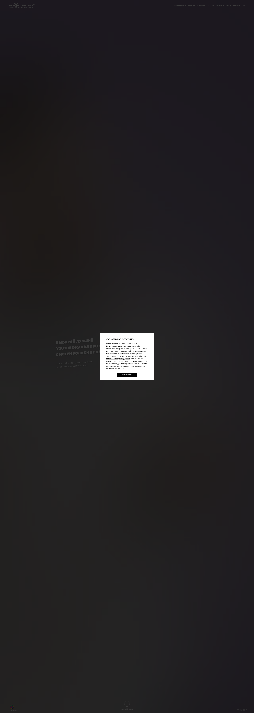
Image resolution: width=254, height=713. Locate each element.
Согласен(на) (127, 375)
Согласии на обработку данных (118, 359)
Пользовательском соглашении (118, 346)
